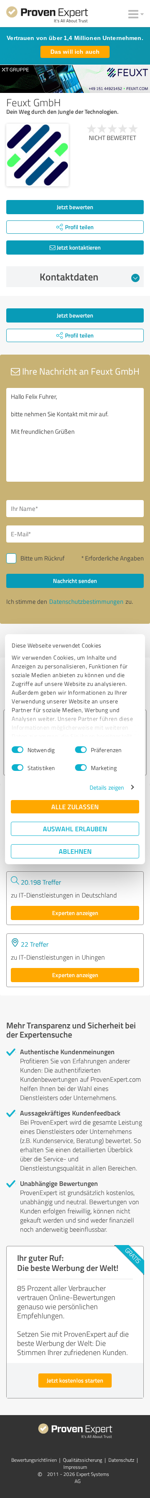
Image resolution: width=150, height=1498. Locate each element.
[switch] (81, 749)
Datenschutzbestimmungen (86, 601)
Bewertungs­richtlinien (34, 1459)
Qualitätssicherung (82, 1459)
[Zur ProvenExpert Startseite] (47, 15)
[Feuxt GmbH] (37, 155)
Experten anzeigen (75, 913)
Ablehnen (75, 851)
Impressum (75, 1466)
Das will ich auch (75, 51)
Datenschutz (121, 1459)
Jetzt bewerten (75, 207)
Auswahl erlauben (75, 828)
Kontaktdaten (69, 277)
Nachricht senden (75, 581)
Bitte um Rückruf (42, 558)
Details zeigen (107, 787)
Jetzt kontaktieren (78, 247)
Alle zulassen (75, 806)
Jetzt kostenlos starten (75, 1380)
